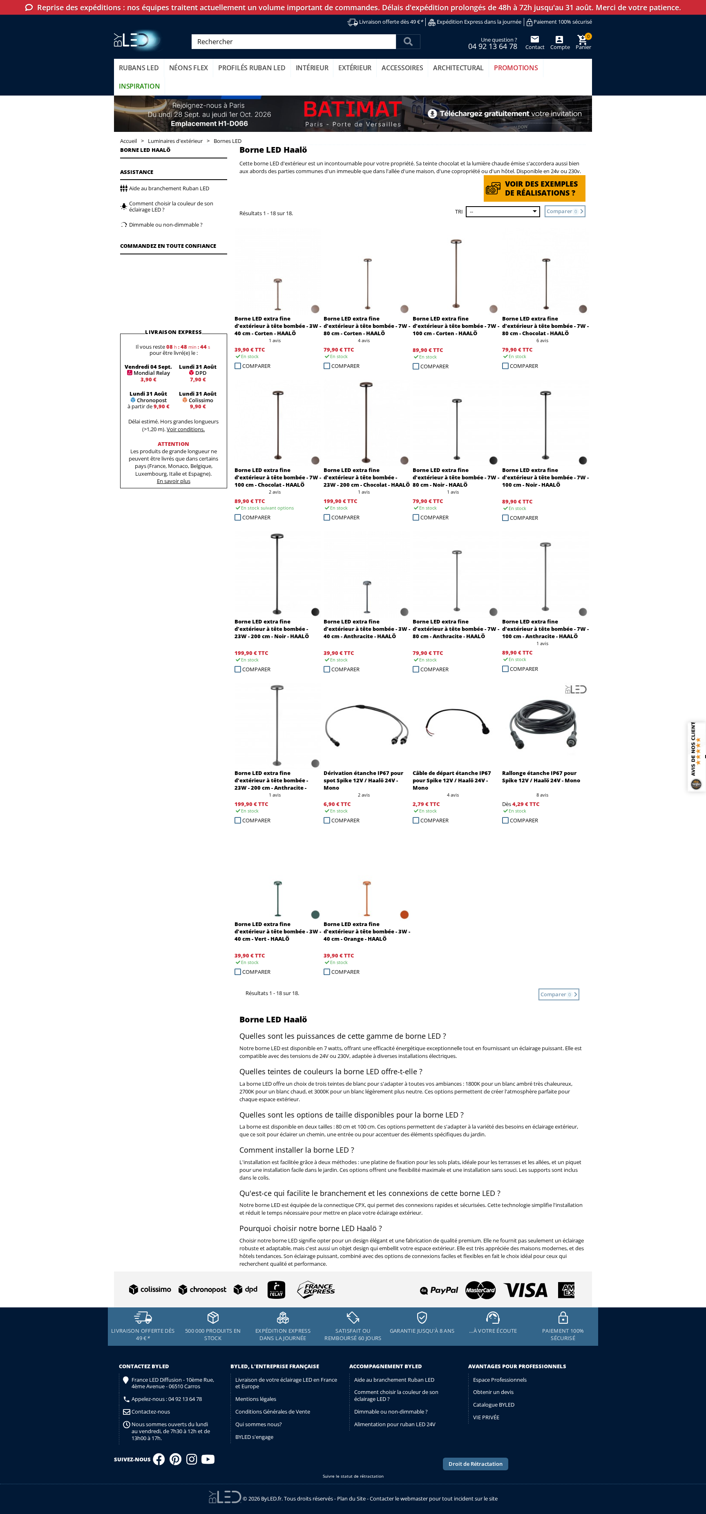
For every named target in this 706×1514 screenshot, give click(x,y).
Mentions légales (255, 1399)
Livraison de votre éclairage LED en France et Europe (286, 1383)
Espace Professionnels (500, 1379)
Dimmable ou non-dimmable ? (391, 1411)
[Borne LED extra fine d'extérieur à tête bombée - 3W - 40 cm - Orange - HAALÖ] (367, 877)
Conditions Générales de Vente (272, 1411)
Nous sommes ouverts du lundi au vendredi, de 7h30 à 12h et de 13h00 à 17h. (171, 1431)
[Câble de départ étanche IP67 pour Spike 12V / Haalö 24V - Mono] (456, 726)
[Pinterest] (175, 1461)
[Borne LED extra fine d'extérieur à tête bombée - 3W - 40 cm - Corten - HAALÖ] (278, 271)
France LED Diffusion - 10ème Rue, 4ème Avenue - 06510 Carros (173, 1383)
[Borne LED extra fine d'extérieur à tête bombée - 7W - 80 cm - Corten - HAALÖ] (367, 271)
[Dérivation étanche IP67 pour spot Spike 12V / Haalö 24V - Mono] (367, 726)
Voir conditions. (186, 429)
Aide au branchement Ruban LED (394, 1379)
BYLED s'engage (254, 1437)
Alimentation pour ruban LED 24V (395, 1424)
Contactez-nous (151, 1411)
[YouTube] (208, 1461)
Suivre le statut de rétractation (353, 1476)
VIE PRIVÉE (486, 1417)
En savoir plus (173, 481)
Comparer (256, 366)
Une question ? (492, 43)
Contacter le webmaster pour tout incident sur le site (434, 1498)
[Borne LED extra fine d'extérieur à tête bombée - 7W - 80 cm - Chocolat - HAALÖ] (545, 271)
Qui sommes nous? (258, 1424)
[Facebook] (159, 1461)
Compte (559, 47)
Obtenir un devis (493, 1392)
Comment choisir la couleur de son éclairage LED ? (396, 1395)
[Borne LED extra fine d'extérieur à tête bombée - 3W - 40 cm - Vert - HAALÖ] (278, 877)
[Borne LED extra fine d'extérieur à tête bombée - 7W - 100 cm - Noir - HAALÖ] (545, 423)
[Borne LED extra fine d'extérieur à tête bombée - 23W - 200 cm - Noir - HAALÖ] (278, 574)
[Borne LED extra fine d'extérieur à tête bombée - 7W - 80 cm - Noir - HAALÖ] (456, 423)
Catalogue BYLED (493, 1404)
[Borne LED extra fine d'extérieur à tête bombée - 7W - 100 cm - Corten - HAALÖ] (456, 271)
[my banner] (353, 114)
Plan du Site (351, 1498)
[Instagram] (191, 1461)
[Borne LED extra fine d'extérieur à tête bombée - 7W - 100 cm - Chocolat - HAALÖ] (278, 423)
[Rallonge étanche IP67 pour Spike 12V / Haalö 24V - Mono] (545, 726)
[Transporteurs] (230, 1290)
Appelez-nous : (167, 1399)
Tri (459, 211)
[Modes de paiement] (465, 1287)
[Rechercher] (408, 41)
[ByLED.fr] (139, 40)
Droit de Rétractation (476, 1463)
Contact (535, 47)
